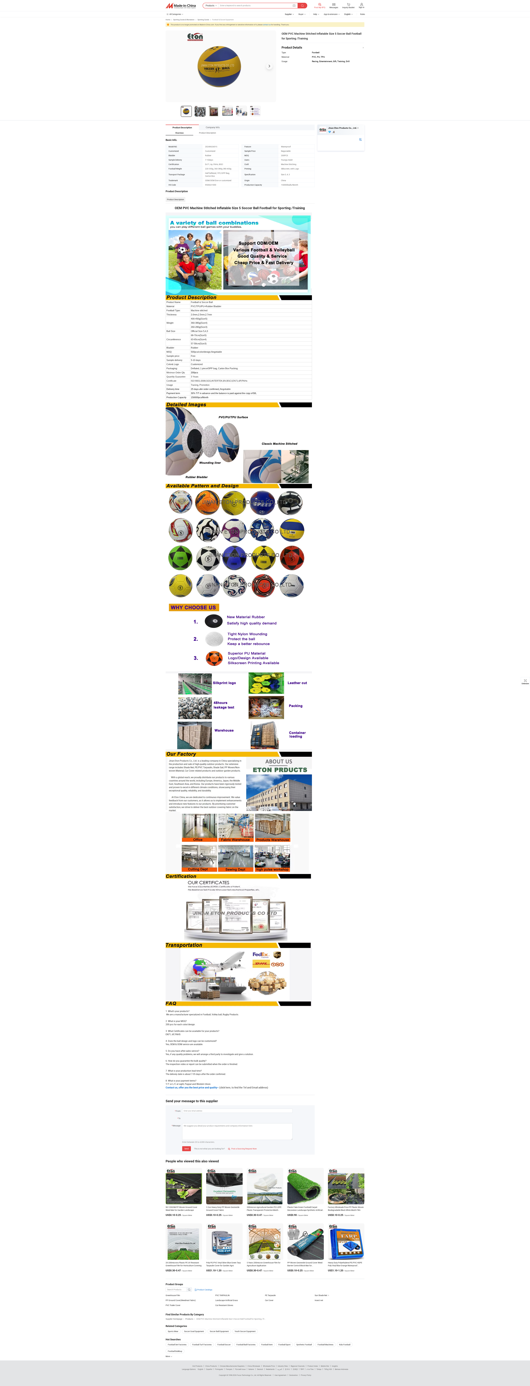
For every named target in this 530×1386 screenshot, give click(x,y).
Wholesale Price (269, 1366)
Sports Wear (173, 1331)
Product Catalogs (204, 1289)
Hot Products (197, 1366)
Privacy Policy (306, 1375)
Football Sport (284, 1344)
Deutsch (260, 1369)
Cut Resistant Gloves (224, 1305)
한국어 (287, 1369)
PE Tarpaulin (270, 1295)
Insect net (319, 1300)
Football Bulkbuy (175, 1351)
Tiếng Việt (328, 1369)
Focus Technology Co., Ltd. (247, 1375)
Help (315, 14)
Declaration (293, 1375)
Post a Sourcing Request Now (242, 1148)
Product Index (313, 1366)
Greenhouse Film (173, 1295)
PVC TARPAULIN (222, 1295)
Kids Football (344, 1344)
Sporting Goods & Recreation (183, 19)
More (168, 1356)
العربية (279, 1369)
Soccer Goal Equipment (194, 1331)
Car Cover (269, 1300)
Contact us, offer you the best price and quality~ (192, 1087)
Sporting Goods (203, 19)
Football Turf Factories (202, 1344)
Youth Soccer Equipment (245, 1331)
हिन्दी (302, 1369)
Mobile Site (325, 1366)
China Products (211, 1366)
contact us (267, 24)
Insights (335, 1366)
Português (219, 1369)
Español (209, 1369)
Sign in (361, 7)
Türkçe (318, 1369)
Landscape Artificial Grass (226, 1300)
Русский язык (240, 1369)
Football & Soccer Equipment (223, 19)
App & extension (331, 14)
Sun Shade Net (321, 1295)
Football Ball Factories (245, 1344)
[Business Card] (360, 139)
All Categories (175, 14)
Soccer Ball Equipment (219, 1331)
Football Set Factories (177, 1344)
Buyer (301, 14)
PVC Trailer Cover (173, 1305)
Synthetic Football (304, 1344)
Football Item (267, 1344)
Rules (362, 14)
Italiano (251, 1369)
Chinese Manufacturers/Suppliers (232, 1366)
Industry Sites (283, 1366)
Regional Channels (298, 1366)
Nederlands (270, 1369)
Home (168, 19)
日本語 (295, 1369)
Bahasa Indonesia (341, 1369)
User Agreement (280, 1375)
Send (186, 1148)
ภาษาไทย (310, 1369)
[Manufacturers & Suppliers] (181, 6)
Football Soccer (224, 1344)
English (200, 1369)
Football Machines (325, 1344)
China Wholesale (253, 1366)
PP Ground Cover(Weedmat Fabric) (181, 1300)
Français (229, 1369)
